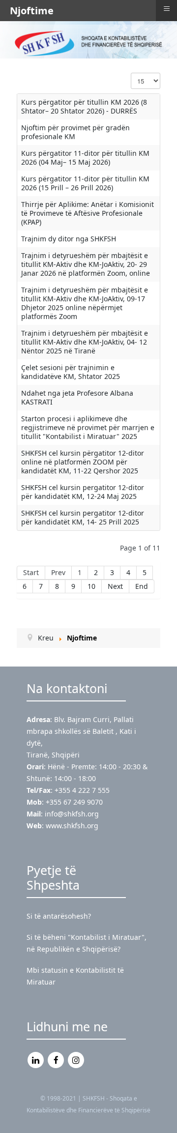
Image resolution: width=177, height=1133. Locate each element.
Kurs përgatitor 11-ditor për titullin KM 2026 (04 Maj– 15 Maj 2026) (85, 157)
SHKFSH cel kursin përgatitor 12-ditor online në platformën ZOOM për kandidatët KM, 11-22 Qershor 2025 (82, 461)
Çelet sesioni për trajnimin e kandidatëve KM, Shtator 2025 (70, 372)
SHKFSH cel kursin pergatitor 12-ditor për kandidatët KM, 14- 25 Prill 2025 (82, 517)
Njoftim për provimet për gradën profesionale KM (75, 132)
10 (91, 586)
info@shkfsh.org (72, 813)
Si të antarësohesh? (59, 916)
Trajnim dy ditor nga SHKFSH (68, 238)
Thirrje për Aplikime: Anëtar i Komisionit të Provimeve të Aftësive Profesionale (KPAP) (87, 213)
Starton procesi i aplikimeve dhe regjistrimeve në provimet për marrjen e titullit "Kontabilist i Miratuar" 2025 (87, 427)
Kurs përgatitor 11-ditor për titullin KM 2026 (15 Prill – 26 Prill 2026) (85, 183)
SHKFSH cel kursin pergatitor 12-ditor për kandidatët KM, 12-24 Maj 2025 (82, 492)
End (141, 586)
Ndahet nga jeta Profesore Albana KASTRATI (77, 397)
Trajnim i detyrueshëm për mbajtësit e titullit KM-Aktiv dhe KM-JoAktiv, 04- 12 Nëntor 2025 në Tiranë (84, 341)
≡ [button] (166, 8)
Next (115, 586)
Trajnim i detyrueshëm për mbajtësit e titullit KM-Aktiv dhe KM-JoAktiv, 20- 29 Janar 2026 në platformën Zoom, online (85, 264)
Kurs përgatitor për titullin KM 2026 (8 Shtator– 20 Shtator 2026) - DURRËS (84, 106)
